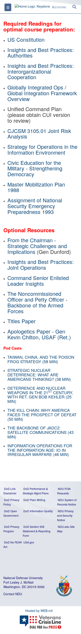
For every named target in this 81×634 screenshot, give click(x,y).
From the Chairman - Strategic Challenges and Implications (37, 245)
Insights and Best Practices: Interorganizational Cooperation (41, 71)
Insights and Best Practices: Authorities (41, 52)
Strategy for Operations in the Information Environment (42, 149)
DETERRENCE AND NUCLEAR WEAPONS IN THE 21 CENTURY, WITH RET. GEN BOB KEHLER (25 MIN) (40, 394)
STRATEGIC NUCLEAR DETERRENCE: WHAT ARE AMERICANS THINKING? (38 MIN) (39, 374)
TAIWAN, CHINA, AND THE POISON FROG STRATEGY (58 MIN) (40, 359)
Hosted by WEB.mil (38, 610)
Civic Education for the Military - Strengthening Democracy (34, 168)
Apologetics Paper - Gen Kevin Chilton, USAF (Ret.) (39, 334)
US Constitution (26, 39)
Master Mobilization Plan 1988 (36, 187)
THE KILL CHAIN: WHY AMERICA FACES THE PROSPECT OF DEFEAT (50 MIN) (41, 414)
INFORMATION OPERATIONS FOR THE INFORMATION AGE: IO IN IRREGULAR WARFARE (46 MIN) (39, 450)
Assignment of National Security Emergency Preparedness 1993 (34, 205)
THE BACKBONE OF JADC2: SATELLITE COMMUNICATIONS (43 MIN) (40, 432)
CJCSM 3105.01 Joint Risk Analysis (39, 133)
